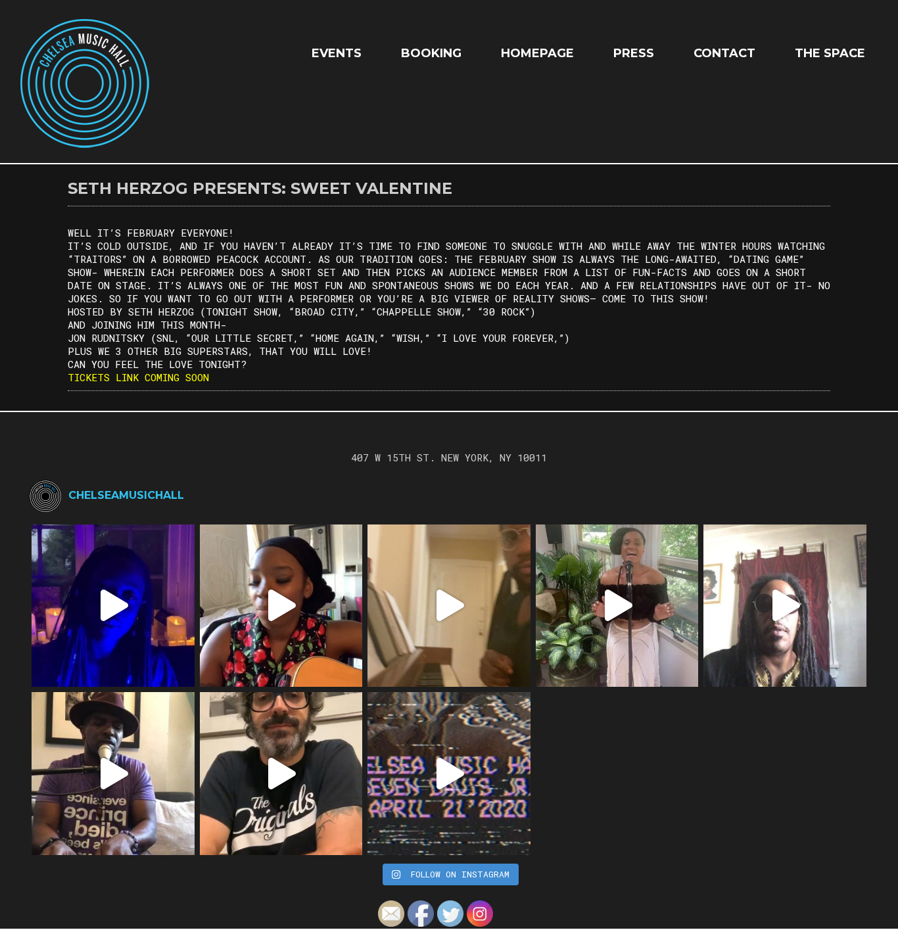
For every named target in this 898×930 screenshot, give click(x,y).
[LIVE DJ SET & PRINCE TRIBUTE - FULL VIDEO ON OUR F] (449, 773)
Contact (724, 53)
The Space (830, 53)
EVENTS (337, 53)
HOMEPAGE (537, 53)
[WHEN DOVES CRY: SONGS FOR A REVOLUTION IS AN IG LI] (281, 773)
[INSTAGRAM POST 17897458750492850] (784, 605)
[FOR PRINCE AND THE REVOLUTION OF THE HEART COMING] (281, 605)
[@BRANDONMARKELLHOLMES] (449, 605)
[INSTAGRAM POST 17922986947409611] (113, 605)
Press (633, 53)
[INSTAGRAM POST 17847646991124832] (113, 773)
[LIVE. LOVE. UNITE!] (617, 605)
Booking (431, 53)
